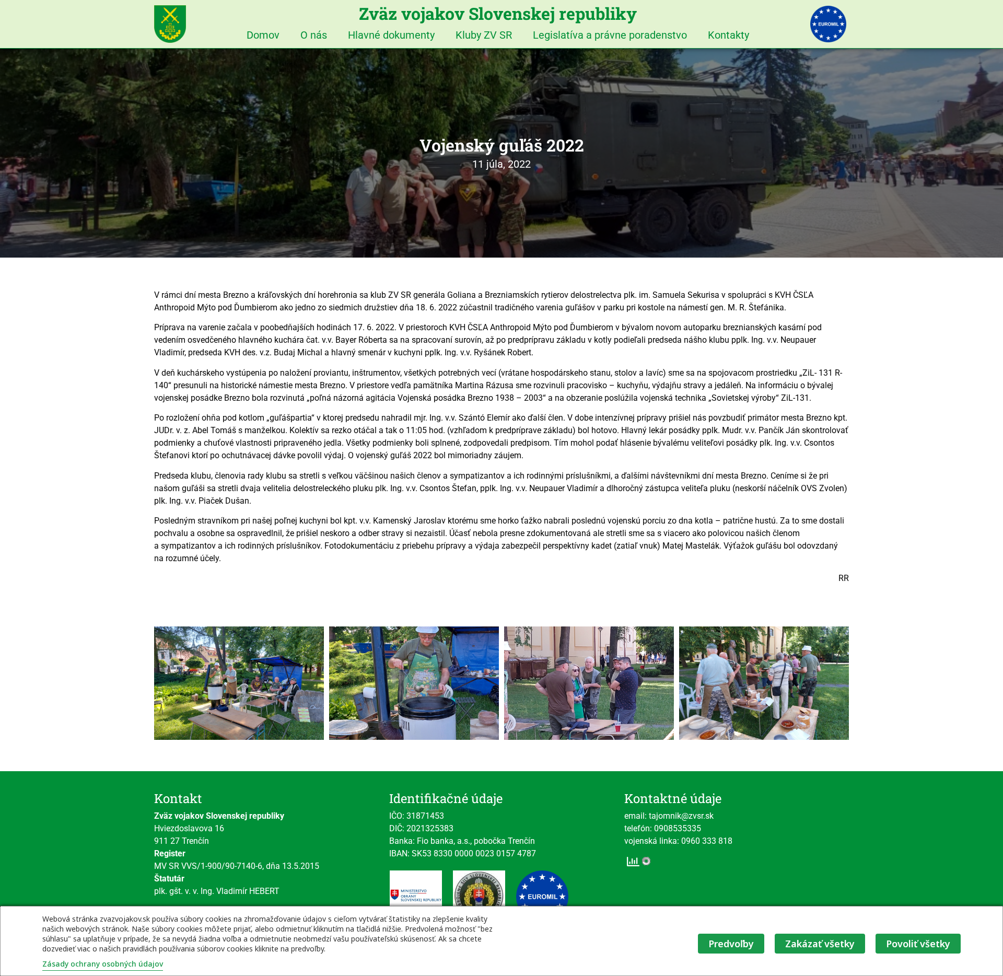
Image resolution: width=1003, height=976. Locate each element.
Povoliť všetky (918, 943)
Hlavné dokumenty (391, 35)
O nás (313, 35)
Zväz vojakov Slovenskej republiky (498, 13)
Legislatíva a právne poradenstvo (610, 35)
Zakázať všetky (820, 943)
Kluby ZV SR (484, 35)
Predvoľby (731, 943)
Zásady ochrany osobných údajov (102, 964)
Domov (263, 35)
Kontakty (728, 35)
